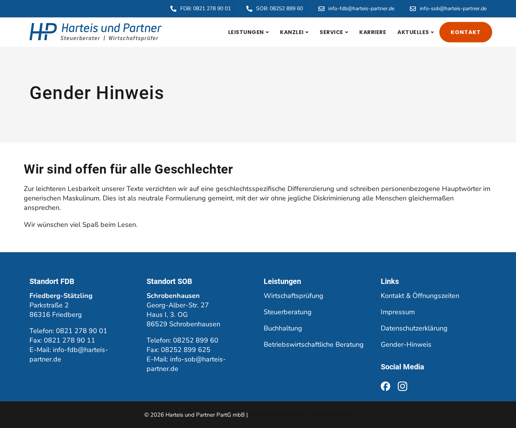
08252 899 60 (195, 340)
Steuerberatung (288, 311)
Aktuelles (413, 32)
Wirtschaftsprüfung (293, 295)
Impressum (398, 311)
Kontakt (466, 32)
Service (331, 32)
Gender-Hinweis (406, 344)
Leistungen (246, 32)
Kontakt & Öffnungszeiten (420, 295)
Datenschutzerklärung (414, 328)
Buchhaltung (283, 328)
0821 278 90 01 (81, 330)
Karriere (372, 32)
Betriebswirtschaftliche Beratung (314, 344)
